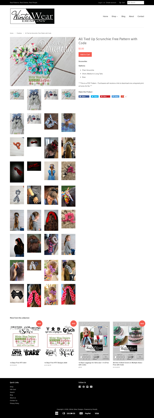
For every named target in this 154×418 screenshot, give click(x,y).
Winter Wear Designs (76, 409)
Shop (114, 16)
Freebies (19, 33)
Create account (111, 2)
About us (13, 398)
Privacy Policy (14, 403)
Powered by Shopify (90, 409)
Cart (123, 2)
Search (12, 392)
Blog (123, 16)
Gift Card (13, 389)
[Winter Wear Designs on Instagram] (87, 387)
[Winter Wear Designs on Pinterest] (83, 387)
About (131, 16)
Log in (100, 2)
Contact (141, 16)
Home (105, 16)
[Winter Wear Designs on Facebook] (80, 387)
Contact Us (13, 400)
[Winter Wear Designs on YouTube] (91, 387)
